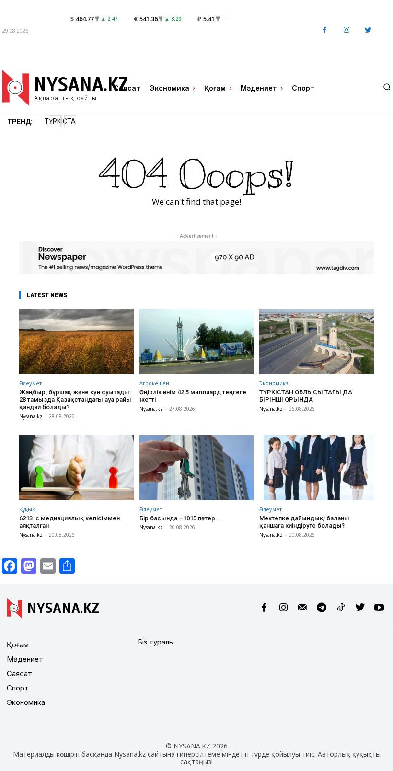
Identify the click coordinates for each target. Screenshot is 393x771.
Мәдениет (25, 659)
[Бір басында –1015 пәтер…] (196, 467)
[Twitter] (367, 30)
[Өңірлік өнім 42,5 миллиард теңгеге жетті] (196, 341)
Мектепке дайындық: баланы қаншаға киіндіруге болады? (304, 522)
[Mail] (302, 608)
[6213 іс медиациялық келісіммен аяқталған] (76, 467)
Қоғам (18, 644)
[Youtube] (379, 608)
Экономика (274, 383)
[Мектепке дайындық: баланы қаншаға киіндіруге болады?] (316, 467)
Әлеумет (30, 383)
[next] (70, 121)
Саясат (19, 673)
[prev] (55, 121)
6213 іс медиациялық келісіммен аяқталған (69, 522)
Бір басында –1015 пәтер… (179, 518)
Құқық (27, 509)
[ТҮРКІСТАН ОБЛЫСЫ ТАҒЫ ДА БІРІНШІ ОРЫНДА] (316, 341)
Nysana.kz (31, 416)
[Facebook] (324, 30)
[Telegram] (321, 608)
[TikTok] (341, 608)
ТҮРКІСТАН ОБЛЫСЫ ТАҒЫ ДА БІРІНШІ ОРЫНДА (305, 396)
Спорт (18, 687)
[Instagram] (346, 30)
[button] (387, 87)
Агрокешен (154, 383)
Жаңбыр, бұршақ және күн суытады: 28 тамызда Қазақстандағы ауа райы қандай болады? (75, 400)
